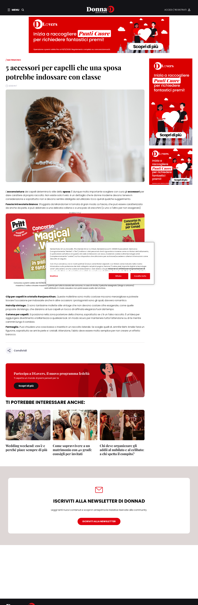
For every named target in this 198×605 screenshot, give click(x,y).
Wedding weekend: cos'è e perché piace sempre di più (26, 447)
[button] (13, 10)
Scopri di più (26, 386)
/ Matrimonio (13, 60)
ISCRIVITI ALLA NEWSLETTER (99, 521)
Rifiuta (118, 276)
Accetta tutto (140, 276)
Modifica (54, 276)
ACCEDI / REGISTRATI (175, 9)
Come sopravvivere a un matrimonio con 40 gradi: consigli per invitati (72, 449)
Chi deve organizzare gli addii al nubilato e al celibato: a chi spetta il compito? (122, 449)
